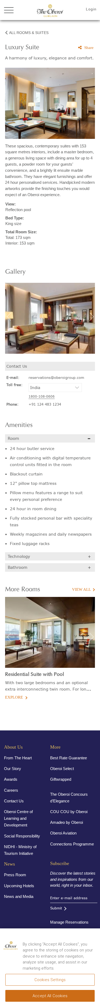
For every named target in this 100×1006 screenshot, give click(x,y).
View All (81, 589)
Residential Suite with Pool (34, 674)
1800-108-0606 (42, 396)
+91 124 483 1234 (45, 404)
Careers (11, 790)
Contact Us (14, 801)
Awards (10, 779)
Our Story (12, 768)
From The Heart (18, 758)
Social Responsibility (22, 836)
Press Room (15, 874)
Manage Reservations (69, 922)
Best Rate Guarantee (68, 758)
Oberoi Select (62, 768)
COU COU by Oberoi (68, 811)
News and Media (18, 896)
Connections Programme (72, 844)
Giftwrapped (60, 779)
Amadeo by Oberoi (66, 822)
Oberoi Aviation (63, 833)
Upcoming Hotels (19, 885)
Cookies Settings (50, 979)
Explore (14, 697)
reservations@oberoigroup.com (56, 377)
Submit (56, 908)
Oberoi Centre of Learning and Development (18, 818)
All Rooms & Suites (29, 33)
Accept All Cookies (50, 995)
